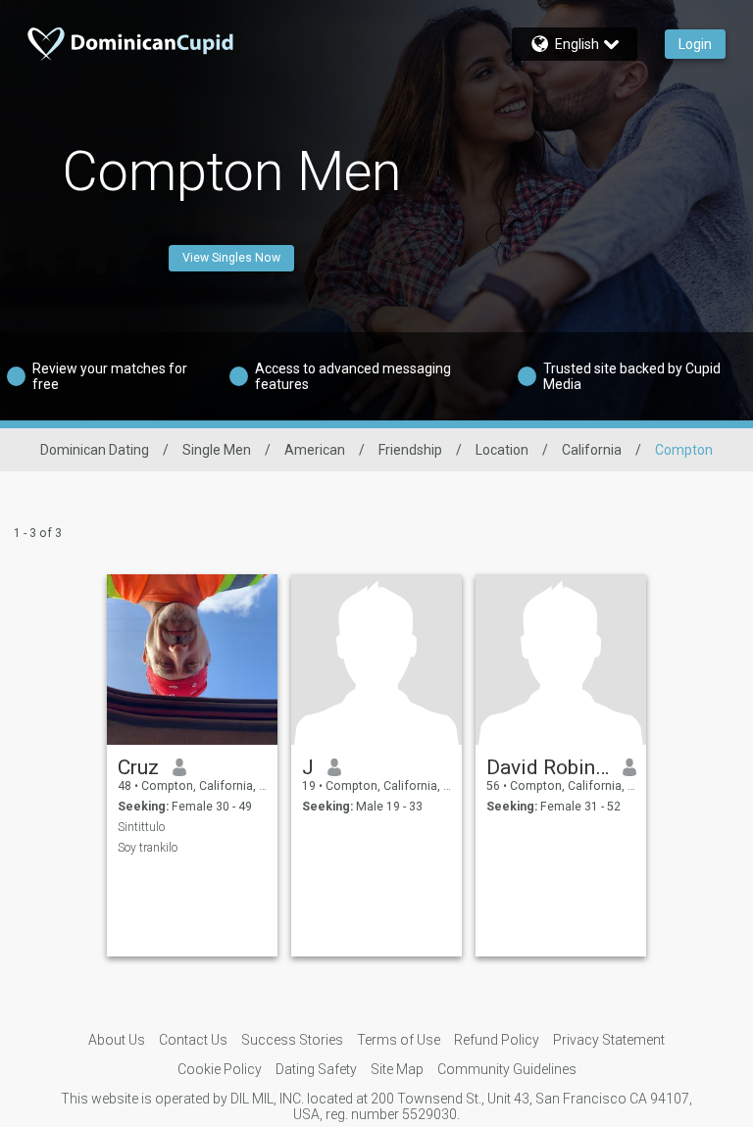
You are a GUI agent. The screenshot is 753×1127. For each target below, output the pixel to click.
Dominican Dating (94, 450)
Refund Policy (496, 1040)
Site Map (397, 1069)
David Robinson (547, 767)
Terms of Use (398, 1040)
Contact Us (193, 1040)
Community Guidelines (507, 1069)
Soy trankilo (147, 848)
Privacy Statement (609, 1040)
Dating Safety (316, 1069)
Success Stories (292, 1040)
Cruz (138, 767)
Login (695, 44)
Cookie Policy (219, 1069)
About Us (116, 1040)
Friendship (410, 450)
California (592, 450)
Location (502, 450)
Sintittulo (141, 827)
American (314, 450)
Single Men (216, 450)
